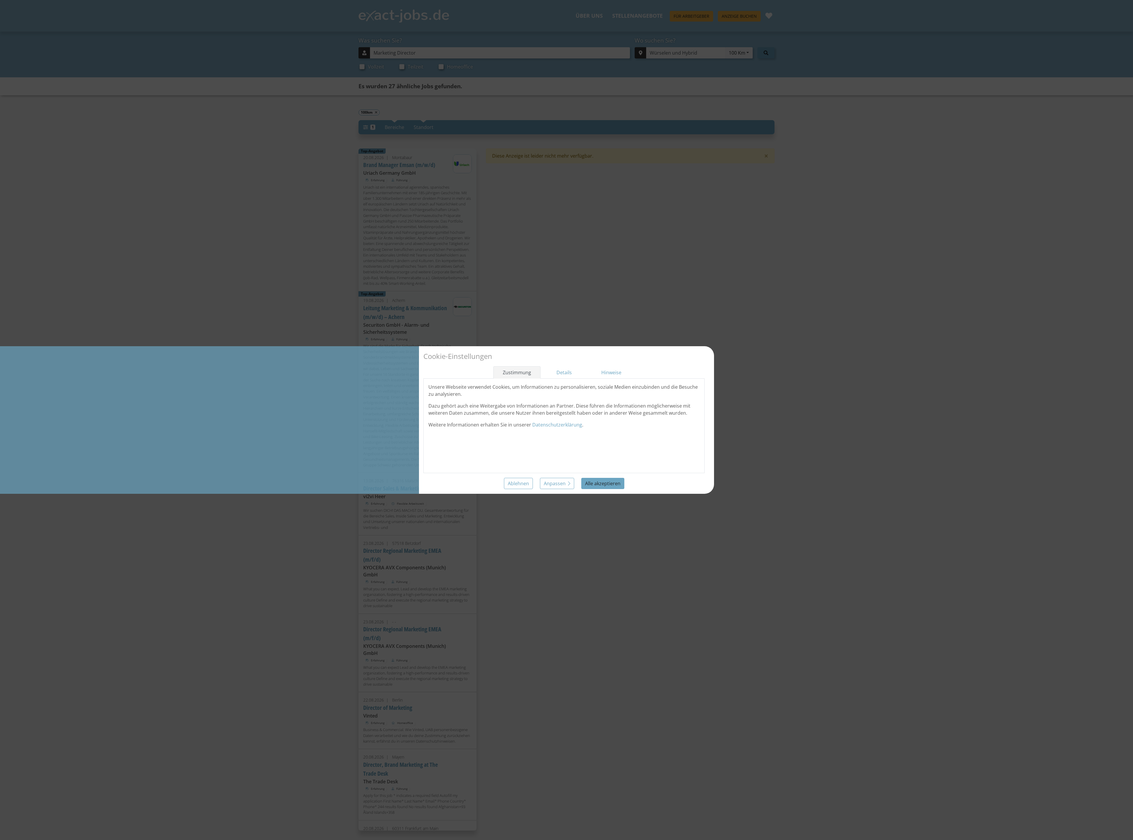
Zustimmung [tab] (517, 372)
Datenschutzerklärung (557, 424)
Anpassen (555, 483)
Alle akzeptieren (602, 483)
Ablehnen (518, 483)
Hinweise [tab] (611, 372)
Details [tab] (564, 372)
